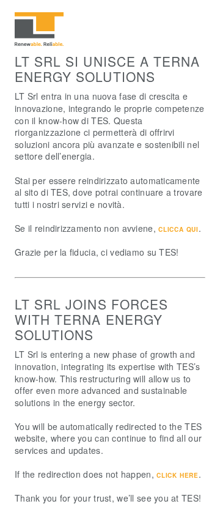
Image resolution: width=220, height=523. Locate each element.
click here (177, 475)
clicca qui (178, 229)
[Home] (39, 44)
